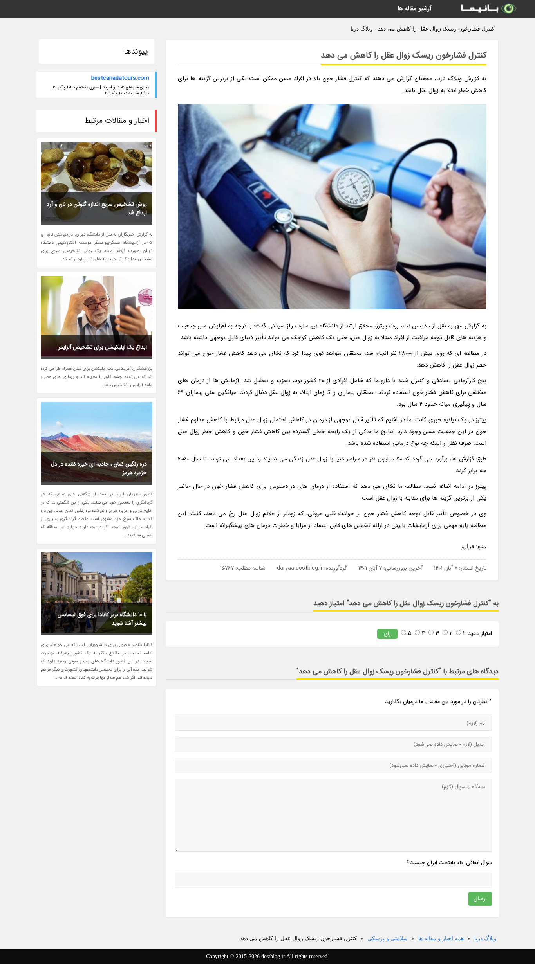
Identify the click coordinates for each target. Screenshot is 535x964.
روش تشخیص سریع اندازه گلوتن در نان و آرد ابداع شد (97, 208)
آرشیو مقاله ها (415, 8)
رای (387, 633)
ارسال (480, 898)
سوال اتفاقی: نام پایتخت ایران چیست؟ (449, 862)
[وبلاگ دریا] (488, 8)
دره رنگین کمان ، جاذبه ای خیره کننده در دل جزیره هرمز (99, 468)
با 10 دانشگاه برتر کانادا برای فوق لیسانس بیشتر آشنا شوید (102, 619)
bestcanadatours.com (120, 78)
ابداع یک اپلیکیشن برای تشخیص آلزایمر (102, 347)
